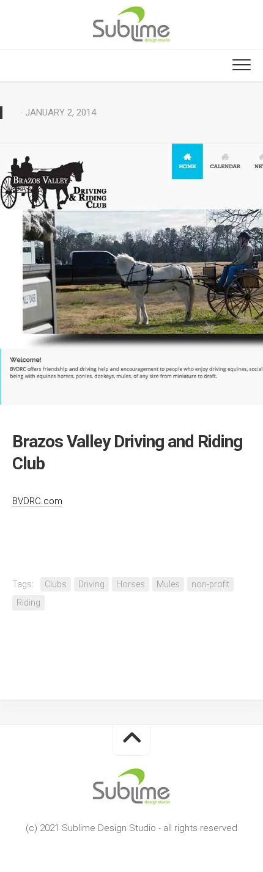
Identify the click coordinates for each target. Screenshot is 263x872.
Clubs (56, 584)
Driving (91, 584)
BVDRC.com (37, 501)
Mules (168, 584)
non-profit (210, 584)
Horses (130, 584)
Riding (28, 602)
